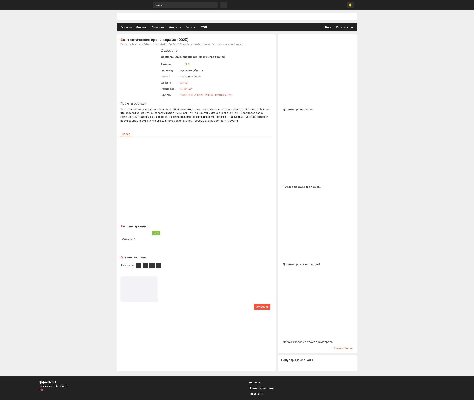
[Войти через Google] (152, 265)
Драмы (203, 57)
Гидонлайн (256, 393)
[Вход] (138, 265)
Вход (328, 27)
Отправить (262, 306)
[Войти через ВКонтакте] (145, 265)
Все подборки (343, 348)
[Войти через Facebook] (158, 265)
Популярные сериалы (297, 360)
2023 (178, 57)
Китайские (190, 57)
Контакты (255, 382)
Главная (126, 27)
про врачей (217, 57)
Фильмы (141, 27)
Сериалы (158, 27)
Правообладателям (261, 388)
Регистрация (345, 27)
